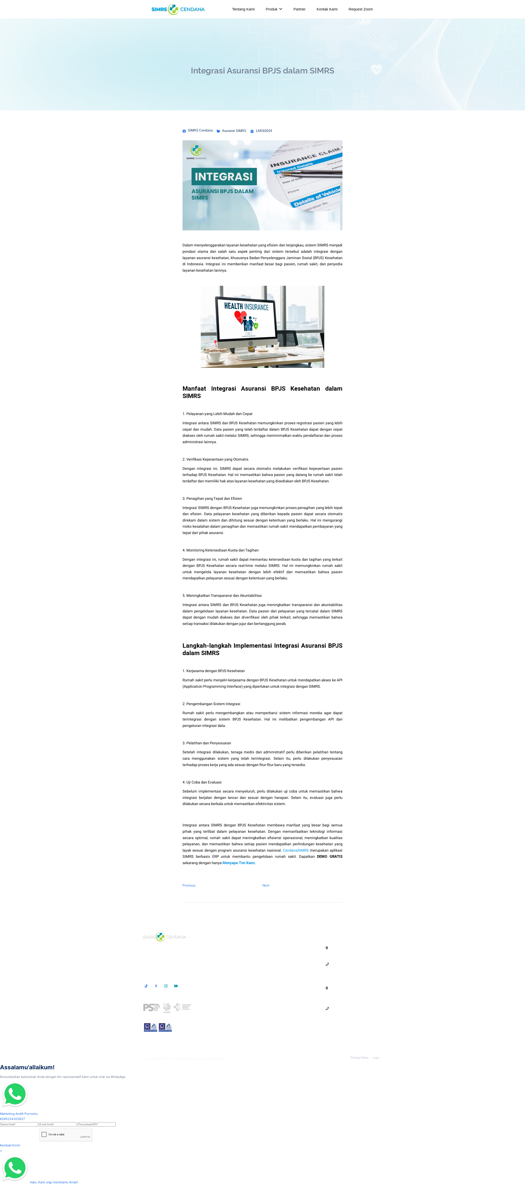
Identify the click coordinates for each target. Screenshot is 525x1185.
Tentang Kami (243, 9)
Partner (299, 9)
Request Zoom (361, 9)
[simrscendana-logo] (178, 9)
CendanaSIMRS (296, 850)
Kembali (5, 1145)
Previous (189, 885)
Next (265, 885)
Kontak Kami (327, 9)
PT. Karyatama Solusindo (185, 1059)
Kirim (16, 1145)
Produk (271, 9)
